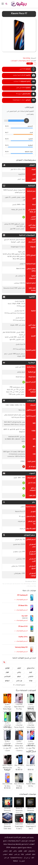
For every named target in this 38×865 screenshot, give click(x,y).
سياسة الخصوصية (16, 858)
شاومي (30, 676)
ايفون (19, 668)
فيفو (19, 676)
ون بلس (19, 681)
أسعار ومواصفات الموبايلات (20, 61)
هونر (7, 672)
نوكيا (30, 681)
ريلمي (19, 672)
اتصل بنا (22, 861)
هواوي (7, 668)
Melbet (15, 861)
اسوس (5, 854)
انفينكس (7, 676)
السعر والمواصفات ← (21, 600)
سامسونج (30, 668)
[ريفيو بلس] (19, 3)
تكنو (33, 858)
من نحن (6, 858)
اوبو (30, 672)
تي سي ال (27, 858)
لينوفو (7, 681)
